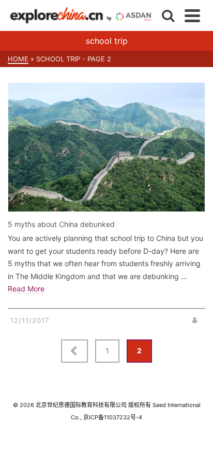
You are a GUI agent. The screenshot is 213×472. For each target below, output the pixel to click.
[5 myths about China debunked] (106, 147)
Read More (26, 288)
